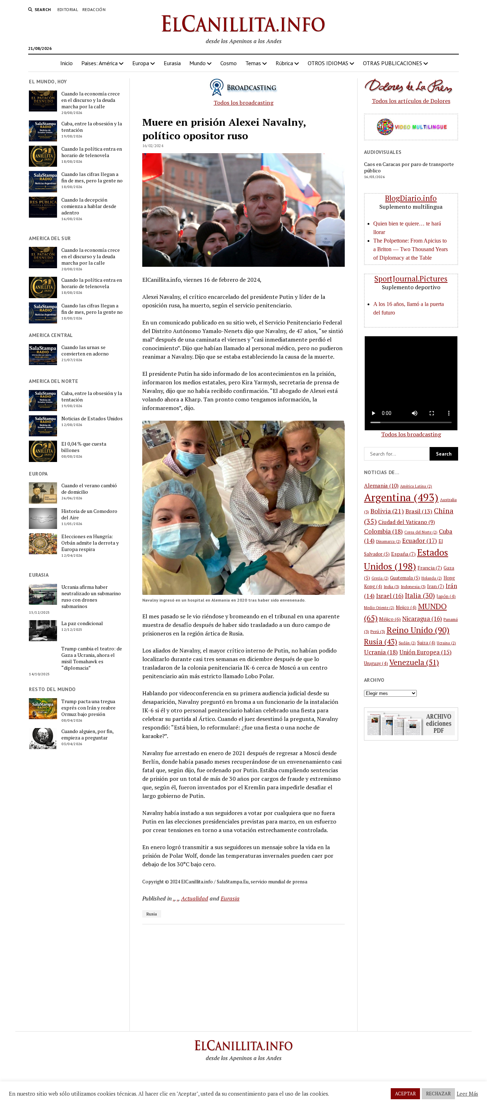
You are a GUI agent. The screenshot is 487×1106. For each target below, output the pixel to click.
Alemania (381, 485)
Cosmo (228, 63)
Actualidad (194, 898)
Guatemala (405, 578)
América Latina (416, 486)
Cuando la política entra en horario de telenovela (91, 152)
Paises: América (99, 63)
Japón (446, 596)
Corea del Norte (420, 532)
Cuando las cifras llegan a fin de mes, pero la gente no (92, 177)
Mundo (197, 63)
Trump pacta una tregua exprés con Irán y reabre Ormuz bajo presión (88, 707)
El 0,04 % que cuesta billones (83, 447)
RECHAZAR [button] (438, 1093)
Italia (420, 595)
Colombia (383, 531)
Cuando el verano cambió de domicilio (89, 488)
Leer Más (467, 1094)
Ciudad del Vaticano (406, 521)
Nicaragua (422, 618)
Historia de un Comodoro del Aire (89, 514)
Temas (253, 63)
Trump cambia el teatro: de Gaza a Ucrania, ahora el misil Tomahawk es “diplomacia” (91, 658)
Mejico (406, 607)
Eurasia (172, 63)
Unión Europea (425, 652)
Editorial (67, 9)
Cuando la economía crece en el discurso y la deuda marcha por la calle (90, 100)
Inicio (66, 63)
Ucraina (446, 642)
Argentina (401, 497)
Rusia (152, 914)
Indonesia (413, 586)
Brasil (418, 511)
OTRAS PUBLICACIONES (392, 63)
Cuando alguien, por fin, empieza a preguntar (87, 734)
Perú (377, 631)
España (403, 553)
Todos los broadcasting (243, 103)
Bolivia (387, 511)
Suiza (426, 643)
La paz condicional (82, 623)
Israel (390, 596)
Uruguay (376, 663)
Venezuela (414, 662)
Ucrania (381, 652)
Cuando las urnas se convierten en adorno (85, 350)
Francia (429, 567)
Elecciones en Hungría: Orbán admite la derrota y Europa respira (90, 542)
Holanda (431, 578)
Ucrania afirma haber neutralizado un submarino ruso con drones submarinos (91, 596)
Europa (140, 63)
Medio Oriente (379, 607)
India (391, 586)
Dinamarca (388, 541)
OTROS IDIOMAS (328, 63)
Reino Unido (418, 629)
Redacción (94, 9)
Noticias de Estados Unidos (92, 418)
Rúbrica (284, 63)
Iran (435, 586)
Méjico (390, 619)
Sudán (407, 642)
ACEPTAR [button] (405, 1093)
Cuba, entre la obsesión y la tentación (91, 126)
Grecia (380, 578)
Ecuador (419, 540)
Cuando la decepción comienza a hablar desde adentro (88, 206)
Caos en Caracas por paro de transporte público (409, 167)
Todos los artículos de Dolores (411, 101)
